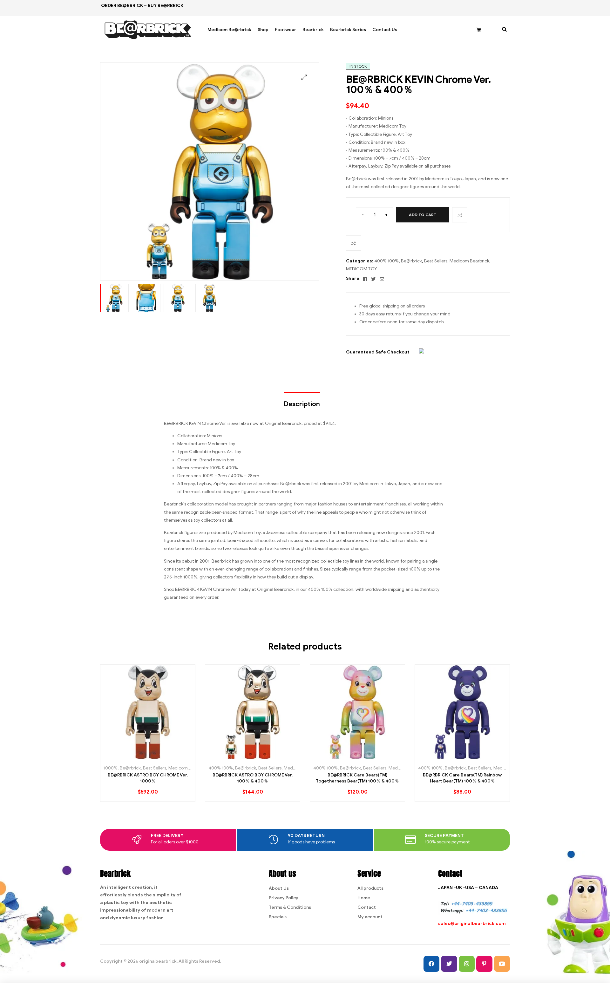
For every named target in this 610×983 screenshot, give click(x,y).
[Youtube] (502, 964)
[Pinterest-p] (484, 964)
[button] (304, 77)
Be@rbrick (411, 261)
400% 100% (386, 261)
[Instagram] (467, 964)
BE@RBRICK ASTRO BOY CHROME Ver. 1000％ (148, 778)
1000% (111, 768)
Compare (459, 214)
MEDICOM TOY (361, 269)
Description (302, 404)
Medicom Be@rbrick (229, 29)
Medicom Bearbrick (469, 261)
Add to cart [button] (133, 757)
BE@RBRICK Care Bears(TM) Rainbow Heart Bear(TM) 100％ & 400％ (462, 778)
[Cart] (479, 30)
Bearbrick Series (348, 29)
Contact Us (384, 29)
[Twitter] (449, 964)
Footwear (285, 29)
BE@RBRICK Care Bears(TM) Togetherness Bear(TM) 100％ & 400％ (357, 778)
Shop (263, 29)
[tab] (302, 401)
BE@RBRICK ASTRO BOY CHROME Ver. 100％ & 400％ (253, 778)
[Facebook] (431, 964)
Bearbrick (313, 29)
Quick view (162, 757)
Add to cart (422, 214)
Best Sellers (435, 261)
